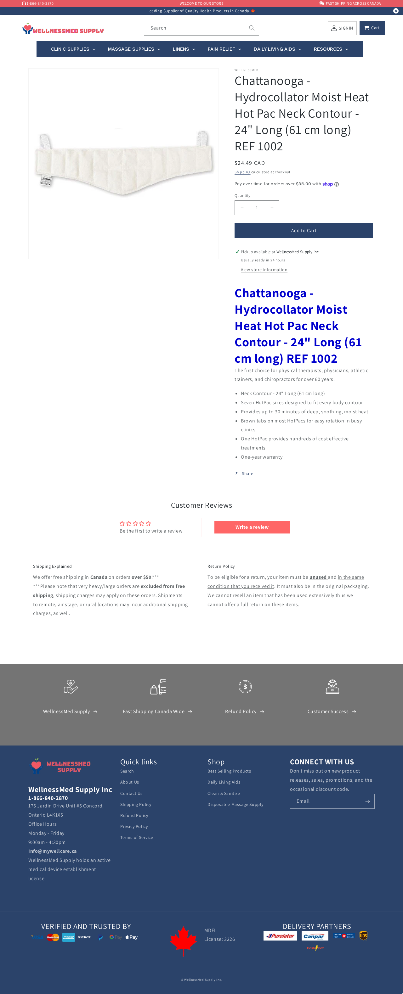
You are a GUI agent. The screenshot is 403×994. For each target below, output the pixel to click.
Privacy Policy (134, 826)
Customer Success (328, 711)
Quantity (242, 195)
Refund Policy (241, 711)
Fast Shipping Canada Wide (153, 711)
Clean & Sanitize (223, 793)
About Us (129, 782)
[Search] (252, 28)
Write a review (252, 527)
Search (127, 771)
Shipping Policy (135, 804)
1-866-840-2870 (40, 3)
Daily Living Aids (223, 782)
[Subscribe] (367, 801)
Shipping (243, 172)
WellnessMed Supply (66, 711)
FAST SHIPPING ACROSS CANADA (353, 3)
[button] (372, 28)
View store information (264, 269)
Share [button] (247, 473)
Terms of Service (136, 837)
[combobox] (201, 28)
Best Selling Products (229, 771)
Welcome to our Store (202, 3)
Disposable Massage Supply (235, 804)
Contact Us (131, 793)
